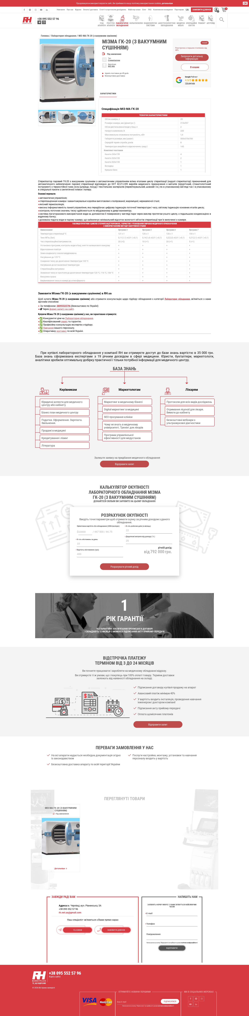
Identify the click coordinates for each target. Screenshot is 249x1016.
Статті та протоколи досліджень (113, 10)
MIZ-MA (111, 66)
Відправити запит (124, 464)
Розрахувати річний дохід (124, 566)
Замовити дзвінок (201, 9)
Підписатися (170, 1001)
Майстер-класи (134, 10)
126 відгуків (190, 83)
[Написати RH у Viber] (44, 22)
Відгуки (78, 10)
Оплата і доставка (90, 10)
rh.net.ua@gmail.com (70, 912)
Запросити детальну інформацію (192, 57)
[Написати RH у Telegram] (39, 22)
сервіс (64, 321)
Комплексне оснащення (163, 10)
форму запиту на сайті (61, 309)
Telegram (77, 930)
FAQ (149, 10)
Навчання (61, 10)
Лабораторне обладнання (79, 318)
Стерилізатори (114, 60)
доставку (61, 331)
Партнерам (179, 10)
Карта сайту (55, 976)
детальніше (167, 3)
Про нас (70, 10)
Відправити (172, 948)
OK (245, 3)
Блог (144, 10)
